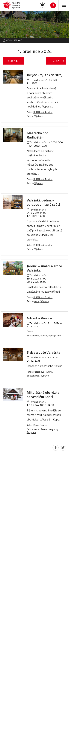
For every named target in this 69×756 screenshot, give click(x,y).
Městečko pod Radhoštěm (37, 135)
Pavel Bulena (40, 425)
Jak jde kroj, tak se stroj (44, 74)
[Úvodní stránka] (11, 5)
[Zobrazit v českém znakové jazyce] (42, 5)
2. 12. (54, 61)
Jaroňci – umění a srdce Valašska (44, 268)
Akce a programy (49, 429)
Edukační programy (51, 335)
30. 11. (15, 61)
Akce (36, 301)
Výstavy (38, 116)
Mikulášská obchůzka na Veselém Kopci (43, 394)
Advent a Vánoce (39, 318)
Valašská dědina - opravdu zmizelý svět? (43, 202)
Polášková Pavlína (43, 112)
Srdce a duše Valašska (44, 352)
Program (31, 432)
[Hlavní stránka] (4, 40)
